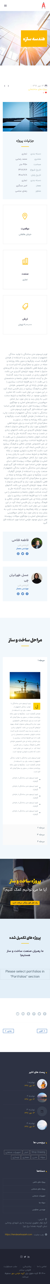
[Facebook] (27, 553)
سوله (42, 1157)
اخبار (26, 1152)
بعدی (9, 1030)
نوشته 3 (31, 1109)
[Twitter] (22, 553)
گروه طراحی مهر (18, 1273)
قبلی (41, 1030)
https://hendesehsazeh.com (18, 1234)
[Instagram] (18, 553)
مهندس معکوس (38, 1209)
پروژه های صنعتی (38, 1189)
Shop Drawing (38, 1152)
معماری (25, 1157)
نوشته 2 (31, 1096)
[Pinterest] (34, 1014)
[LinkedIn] (23, 1014)
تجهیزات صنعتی (13, 1152)
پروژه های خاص (39, 1182)
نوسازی (15, 1157)
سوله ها (42, 1202)
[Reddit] (17, 1014)
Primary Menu (5, 6)
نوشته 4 (31, 1123)
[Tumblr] (28, 1014)
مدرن (34, 1157)
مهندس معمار (22, 548)
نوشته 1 (31, 1082)
